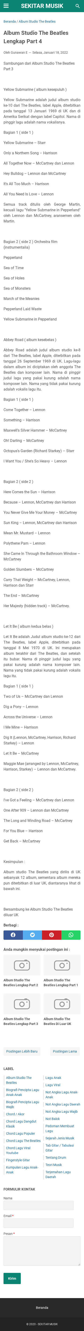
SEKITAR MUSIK (42, 6)
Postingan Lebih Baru (22, 1051)
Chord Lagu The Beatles (23, 1141)
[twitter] (32, 935)
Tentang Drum (56, 1157)
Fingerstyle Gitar (18, 1160)
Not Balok (53, 1119)
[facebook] (13, 935)
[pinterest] (51, 935)
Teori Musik (54, 1165)
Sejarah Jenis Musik (60, 1138)
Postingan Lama (65, 1051)
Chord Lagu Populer (20, 1133)
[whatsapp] (71, 935)
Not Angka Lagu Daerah (63, 1104)
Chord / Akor (15, 1114)
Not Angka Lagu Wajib (62, 1111)
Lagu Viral (53, 1085)
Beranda (42, 1308)
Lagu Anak (53, 1078)
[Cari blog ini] (77, 6)
